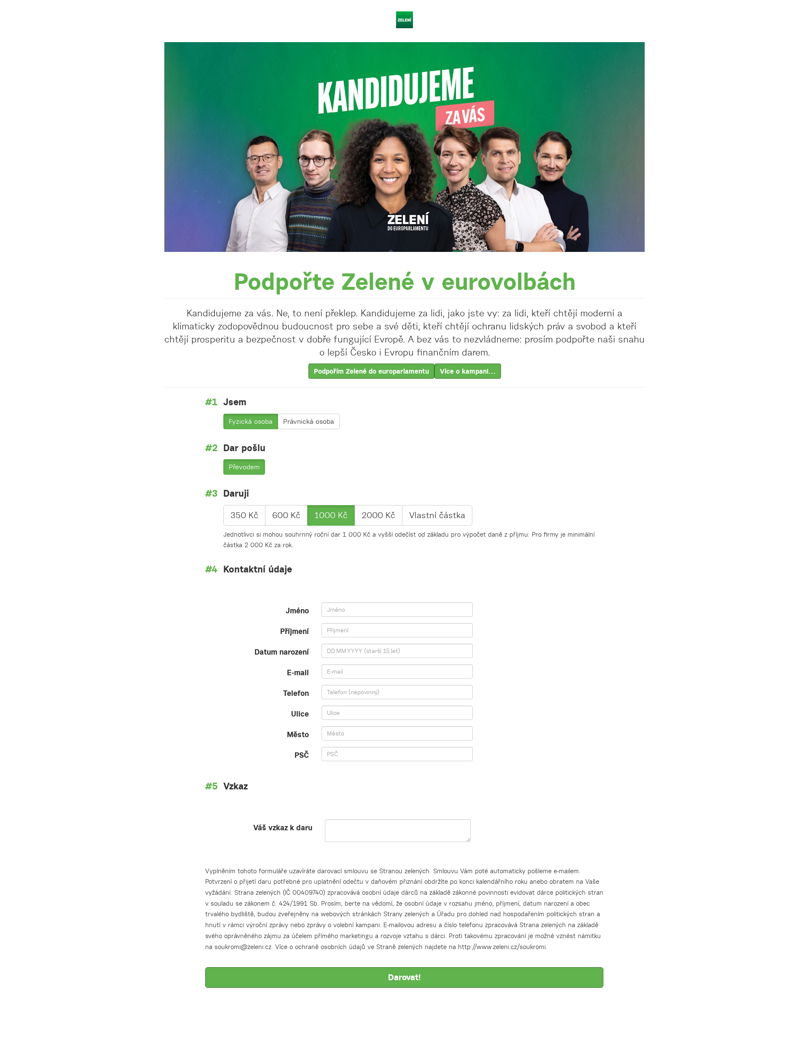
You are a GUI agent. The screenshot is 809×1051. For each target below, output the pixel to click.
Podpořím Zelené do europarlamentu (371, 371)
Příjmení (294, 631)
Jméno (297, 610)
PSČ (302, 755)
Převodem (244, 467)
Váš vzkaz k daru (282, 827)
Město (298, 734)
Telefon (296, 693)
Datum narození (281, 652)
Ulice (300, 714)
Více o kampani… (468, 371)
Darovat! (404, 977)
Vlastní (437, 515)
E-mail (298, 672)
